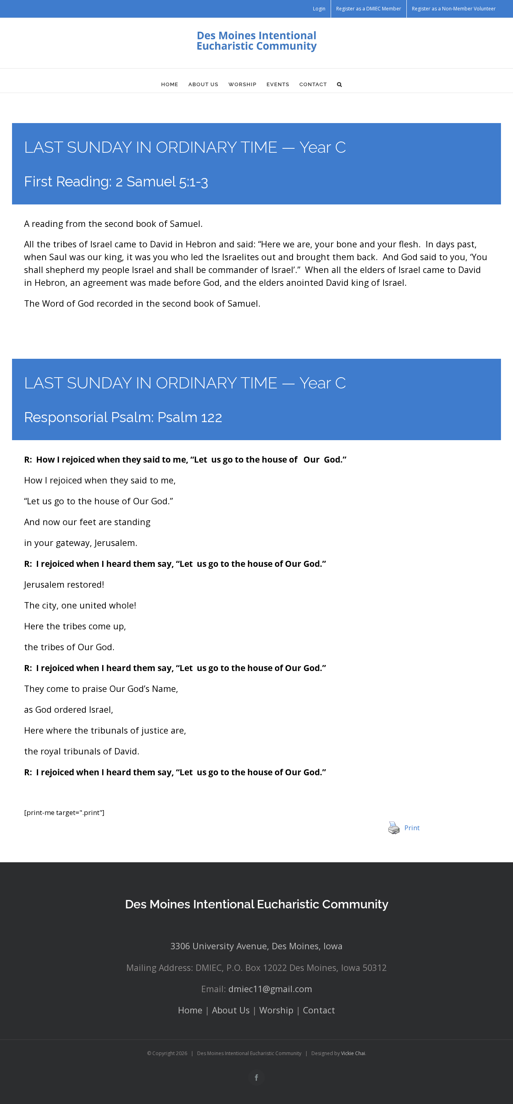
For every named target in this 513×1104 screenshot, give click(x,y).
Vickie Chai (353, 1053)
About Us (231, 1010)
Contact (319, 1010)
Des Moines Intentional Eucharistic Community (256, 904)
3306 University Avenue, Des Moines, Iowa (257, 946)
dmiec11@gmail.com (270, 989)
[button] (339, 85)
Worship (276, 1010)
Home (190, 1010)
